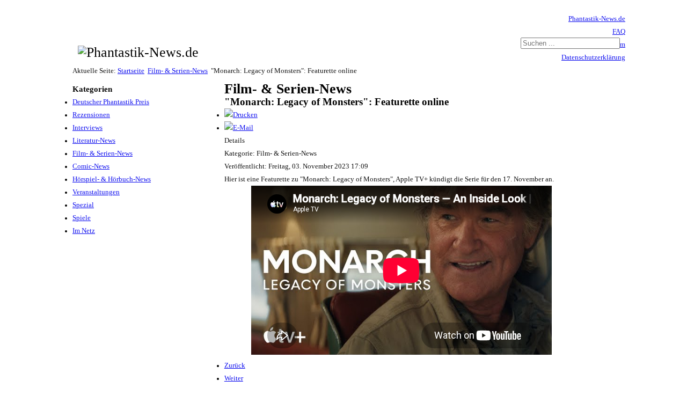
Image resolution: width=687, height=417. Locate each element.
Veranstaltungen (96, 192)
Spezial (83, 205)
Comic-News (90, 166)
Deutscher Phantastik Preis (110, 102)
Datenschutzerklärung (593, 57)
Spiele (81, 218)
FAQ (618, 31)
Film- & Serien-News (178, 71)
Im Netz (83, 231)
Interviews (87, 127)
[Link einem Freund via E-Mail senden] (238, 127)
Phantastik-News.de (596, 19)
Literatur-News (93, 140)
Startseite (131, 71)
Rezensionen (91, 115)
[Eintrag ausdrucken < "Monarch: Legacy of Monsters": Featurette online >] (241, 115)
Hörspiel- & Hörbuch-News (111, 179)
